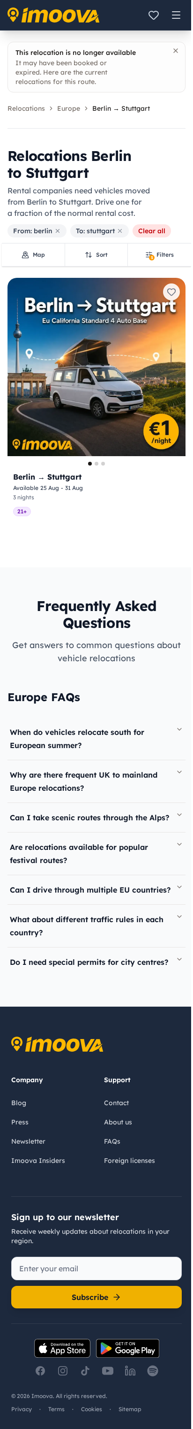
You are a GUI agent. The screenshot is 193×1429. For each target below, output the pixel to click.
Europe (68, 108)
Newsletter (28, 1141)
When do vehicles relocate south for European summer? (77, 738)
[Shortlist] (153, 15)
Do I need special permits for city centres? (89, 962)
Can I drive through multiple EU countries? (90, 889)
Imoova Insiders (38, 1160)
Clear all (151, 231)
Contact (116, 1103)
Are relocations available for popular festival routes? (79, 853)
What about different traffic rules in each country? (86, 926)
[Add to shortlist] (171, 291)
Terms (56, 1409)
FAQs (112, 1141)
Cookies (91, 1409)
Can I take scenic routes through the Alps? (89, 817)
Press (20, 1122)
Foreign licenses (129, 1160)
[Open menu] (176, 15)
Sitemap (130, 1409)
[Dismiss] (175, 50)
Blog (18, 1103)
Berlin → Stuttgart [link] (121, 108)
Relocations (26, 108)
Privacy (21, 1409)
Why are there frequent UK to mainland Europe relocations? (83, 781)
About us (118, 1122)
